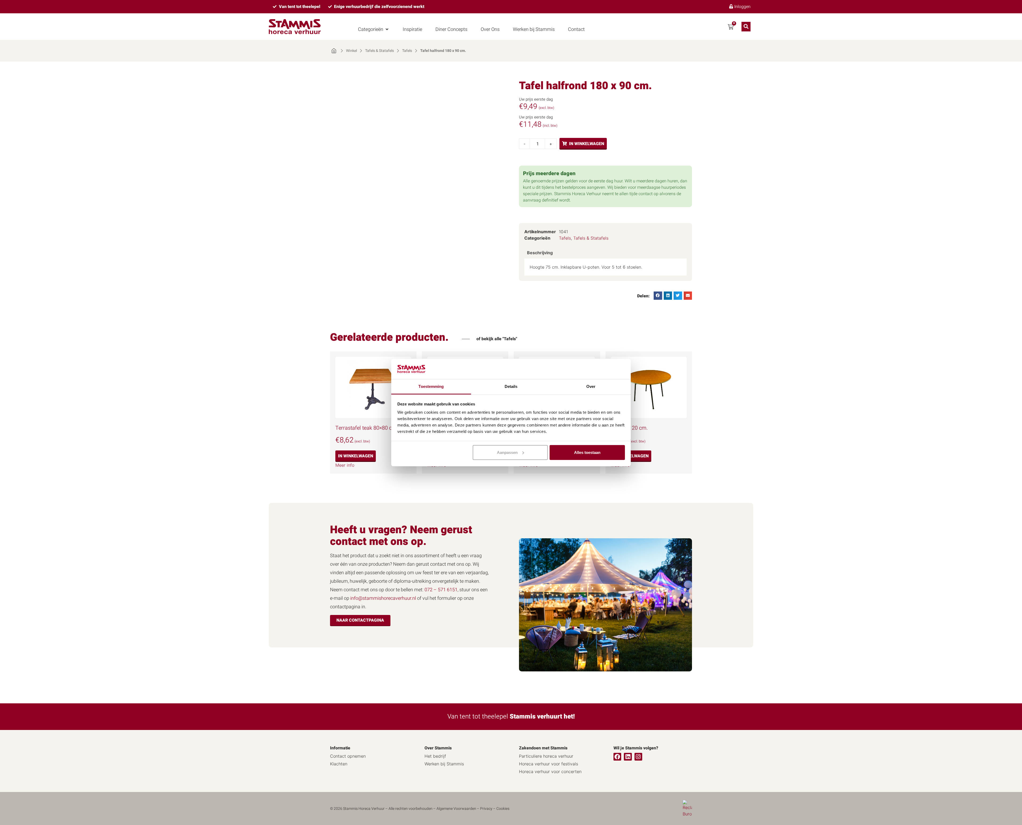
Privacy (486, 808)
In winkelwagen (586, 144)
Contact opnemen (348, 756)
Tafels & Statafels (379, 51)
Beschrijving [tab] (540, 252)
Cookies (502, 808)
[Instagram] (638, 757)
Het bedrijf (435, 756)
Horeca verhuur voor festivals (548, 763)
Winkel (351, 51)
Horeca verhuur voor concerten (550, 771)
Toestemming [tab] (431, 386)
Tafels (407, 51)
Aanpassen (507, 452)
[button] (374, 29)
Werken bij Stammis (444, 763)
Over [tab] (590, 386)
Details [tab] (511, 386)
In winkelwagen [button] (355, 456)
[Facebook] (617, 757)
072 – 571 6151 (441, 589)
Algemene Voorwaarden (456, 808)
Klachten (338, 763)
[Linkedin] (628, 757)
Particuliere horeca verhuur (546, 756)
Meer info (344, 465)
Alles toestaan (587, 452)
